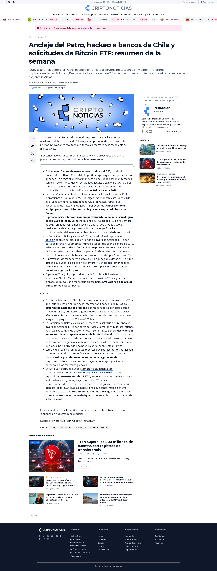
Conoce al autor (173, 131)
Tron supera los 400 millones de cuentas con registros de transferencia (105, 446)
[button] (32, 150)
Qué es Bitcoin (76, 536)
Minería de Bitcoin (78, 545)
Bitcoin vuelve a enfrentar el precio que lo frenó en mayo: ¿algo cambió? (171, 179)
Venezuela (105, 427)
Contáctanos (160, 536)
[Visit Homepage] (108, 8)
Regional (94, 427)
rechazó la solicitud (100, 323)
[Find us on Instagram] (48, 536)
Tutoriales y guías (88, 14)
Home (31, 37)
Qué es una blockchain (80, 552)
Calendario (126, 14)
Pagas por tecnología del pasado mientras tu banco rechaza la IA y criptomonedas (61, 483)
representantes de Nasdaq (117, 349)
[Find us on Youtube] (52, 536)
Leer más (84, 466)
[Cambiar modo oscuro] (14, 2)
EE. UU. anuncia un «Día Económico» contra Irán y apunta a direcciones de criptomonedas (117, 480)
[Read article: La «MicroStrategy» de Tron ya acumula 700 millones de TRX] (147, 149)
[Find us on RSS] (39, 539)
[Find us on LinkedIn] (61, 536)
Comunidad (40, 37)
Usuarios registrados (56, 477)
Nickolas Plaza (86, 454)
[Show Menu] (4, 2)
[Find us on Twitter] (43, 536)
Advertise (159, 543)
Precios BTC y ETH (142, 14)
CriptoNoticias (64, 427)
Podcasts (57, 14)
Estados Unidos (81, 427)
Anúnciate (157, 14)
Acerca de (129, 536)
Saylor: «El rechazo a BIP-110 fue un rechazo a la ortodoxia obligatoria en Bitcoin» (62, 497)
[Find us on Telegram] (57, 536)
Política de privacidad (134, 543)
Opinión (101, 543)
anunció (119, 194)
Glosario (102, 14)
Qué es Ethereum (78, 549)
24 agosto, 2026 (107, 486)
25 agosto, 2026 (100, 454)
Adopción (35, 442)
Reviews (114, 14)
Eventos (101, 546)
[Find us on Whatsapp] (48, 539)
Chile (53, 427)
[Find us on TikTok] (44, 539)
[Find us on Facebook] (39, 536)
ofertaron (65, 315)
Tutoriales (102, 539)
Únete (46, 28)
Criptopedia (71, 14)
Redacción (45, 82)
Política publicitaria (133, 546)
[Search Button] (9, 2)
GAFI (120, 182)
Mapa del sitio (131, 550)
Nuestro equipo (131, 539)
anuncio (58, 384)
